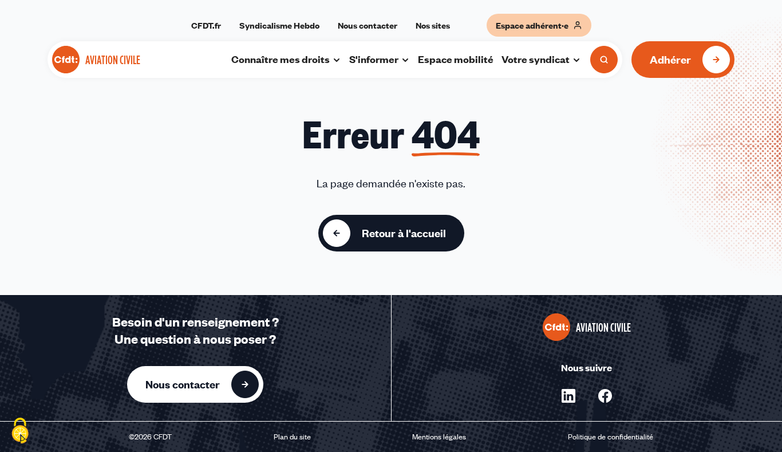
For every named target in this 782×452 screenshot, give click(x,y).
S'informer (373, 59)
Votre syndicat (535, 59)
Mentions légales (439, 436)
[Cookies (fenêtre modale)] (20, 432)
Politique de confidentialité (610, 436)
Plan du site (292, 436)
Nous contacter (367, 25)
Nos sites (433, 25)
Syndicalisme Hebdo (279, 25)
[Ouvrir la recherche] (604, 59)
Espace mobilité (455, 59)
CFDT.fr (206, 25)
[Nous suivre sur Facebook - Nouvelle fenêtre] (605, 396)
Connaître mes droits (280, 59)
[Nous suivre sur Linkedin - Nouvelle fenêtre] (568, 396)
